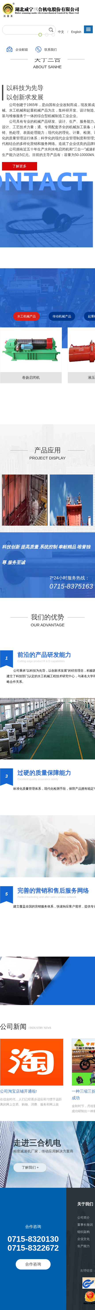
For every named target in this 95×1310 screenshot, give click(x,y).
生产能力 (83, 1246)
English (76, 32)
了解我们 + (30, 1167)
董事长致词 (85, 1224)
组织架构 (83, 1232)
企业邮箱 (22, 49)
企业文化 (83, 1239)
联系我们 (50, 49)
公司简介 (83, 1217)
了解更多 (19, 166)
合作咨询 (33, 1264)
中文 (61, 32)
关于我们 (85, 1204)
